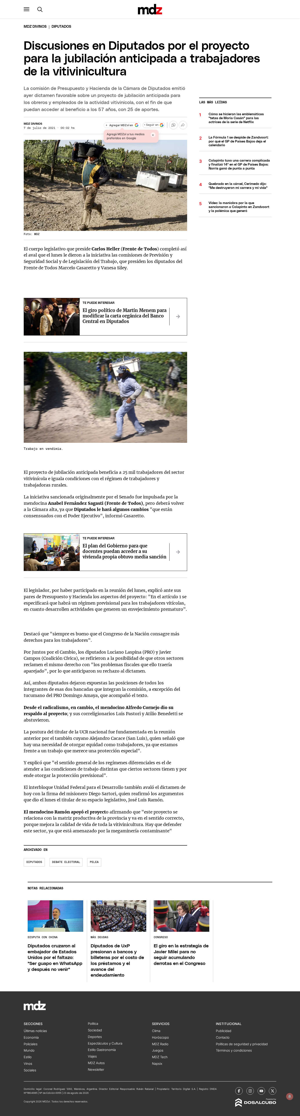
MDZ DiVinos (33, 123)
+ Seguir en (151, 125)
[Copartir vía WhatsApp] (173, 125)
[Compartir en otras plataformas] (183, 125)
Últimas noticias (35, 1031)
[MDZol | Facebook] (238, 1090)
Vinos (28, 1064)
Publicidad (223, 1031)
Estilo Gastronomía (102, 1050)
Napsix (157, 1064)
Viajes (92, 1056)
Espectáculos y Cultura (105, 1043)
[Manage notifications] (289, 1096)
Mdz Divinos (35, 26)
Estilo (28, 1057)
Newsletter (96, 1070)
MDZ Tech (160, 1057)
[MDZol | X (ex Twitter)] (272, 1090)
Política (93, 1024)
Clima (156, 1031)
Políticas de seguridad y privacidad (242, 1044)
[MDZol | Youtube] (261, 1090)
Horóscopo (160, 1037)
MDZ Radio (160, 1044)
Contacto (223, 1037)
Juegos (157, 1050)
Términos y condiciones (234, 1050)
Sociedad (95, 1030)
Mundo (29, 1050)
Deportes (95, 1037)
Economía (31, 1037)
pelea (94, 862)
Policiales (31, 1044)
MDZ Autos (96, 1063)
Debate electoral (66, 862)
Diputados (34, 862)
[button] (26, 9)
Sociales (30, 1070)
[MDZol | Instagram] (250, 1090)
